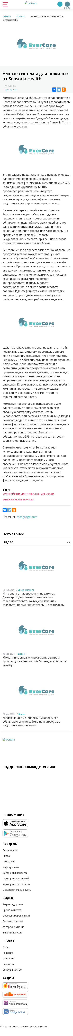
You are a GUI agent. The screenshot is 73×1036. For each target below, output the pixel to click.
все (68, 542)
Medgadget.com (27, 517)
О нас (6, 947)
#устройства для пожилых (21, 494)
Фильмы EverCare (12, 932)
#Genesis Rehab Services (18, 499)
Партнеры (8, 964)
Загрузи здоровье (13, 904)
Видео (21, 653)
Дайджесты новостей (15, 872)
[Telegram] (59, 89)
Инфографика (11, 867)
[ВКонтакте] (54, 89)
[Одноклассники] (64, 89)
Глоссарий (9, 861)
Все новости (10, 850)
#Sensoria (47, 494)
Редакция (8, 952)
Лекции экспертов (13, 921)
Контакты (8, 958)
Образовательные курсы (17, 889)
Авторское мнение (13, 926)
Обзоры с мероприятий (16, 915)
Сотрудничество (12, 969)
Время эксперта (26, 589)
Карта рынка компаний (16, 878)
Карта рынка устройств (16, 884)
